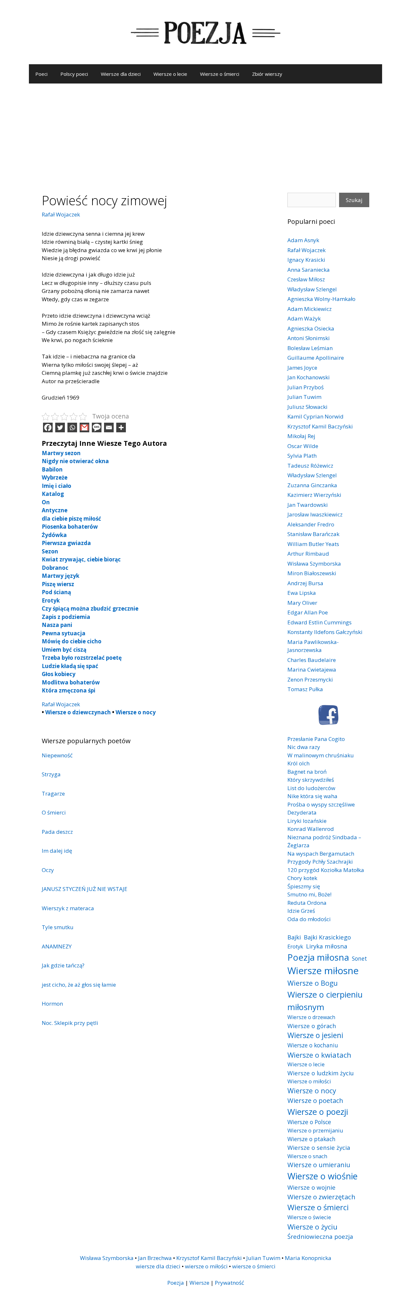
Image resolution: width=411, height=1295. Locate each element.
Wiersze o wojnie (311, 1187)
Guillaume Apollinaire (315, 357)
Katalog (53, 494)
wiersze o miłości (206, 1266)
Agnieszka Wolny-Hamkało (321, 299)
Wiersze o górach (311, 1026)
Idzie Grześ (301, 910)
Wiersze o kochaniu (312, 1045)
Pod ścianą (56, 592)
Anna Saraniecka (308, 269)
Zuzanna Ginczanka (312, 485)
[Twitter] (60, 427)
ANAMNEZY (57, 946)
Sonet (359, 958)
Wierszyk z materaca (68, 908)
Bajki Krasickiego (327, 937)
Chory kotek (302, 878)
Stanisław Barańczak (313, 534)
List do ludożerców (311, 788)
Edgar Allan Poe (307, 612)
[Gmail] (84, 427)
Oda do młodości (309, 919)
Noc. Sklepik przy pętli (70, 1022)
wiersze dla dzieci (158, 1266)
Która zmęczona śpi (68, 690)
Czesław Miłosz (306, 279)
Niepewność (57, 755)
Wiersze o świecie (309, 1217)
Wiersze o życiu (312, 1226)
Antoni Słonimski (308, 338)
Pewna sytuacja (63, 633)
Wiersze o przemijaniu (315, 1130)
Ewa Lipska (301, 592)
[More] (121, 427)
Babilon (52, 469)
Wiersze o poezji (317, 1111)
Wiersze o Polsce (309, 1122)
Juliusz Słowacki (307, 406)
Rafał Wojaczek (61, 214)
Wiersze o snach (307, 1156)
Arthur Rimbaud (308, 553)
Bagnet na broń (307, 771)
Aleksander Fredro (310, 524)
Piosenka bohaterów (70, 526)
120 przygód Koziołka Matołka (325, 870)
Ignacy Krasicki (306, 259)
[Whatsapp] (72, 427)
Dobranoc (55, 567)
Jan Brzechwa (155, 1258)
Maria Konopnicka (308, 1258)
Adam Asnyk (303, 240)
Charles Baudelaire (311, 660)
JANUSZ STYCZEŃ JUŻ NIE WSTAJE (84, 889)
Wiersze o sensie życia (318, 1147)
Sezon (50, 551)
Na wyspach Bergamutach (320, 853)
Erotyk (51, 600)
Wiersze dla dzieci (121, 74)
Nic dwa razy (303, 747)
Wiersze (199, 1282)
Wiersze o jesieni (315, 1035)
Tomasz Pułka (305, 689)
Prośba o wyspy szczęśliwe (321, 804)
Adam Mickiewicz (309, 309)
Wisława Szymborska (314, 563)
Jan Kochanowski (308, 377)
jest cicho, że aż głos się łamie (79, 984)
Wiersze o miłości (309, 1081)
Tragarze (53, 793)
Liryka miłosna (326, 946)
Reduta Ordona (307, 902)
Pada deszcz (57, 831)
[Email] (108, 427)
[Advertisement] (205, 132)
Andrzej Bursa (305, 583)
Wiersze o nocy (136, 712)
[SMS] (96, 427)
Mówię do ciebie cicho (71, 641)
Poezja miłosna (318, 957)
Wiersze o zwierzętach (321, 1196)
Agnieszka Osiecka (310, 328)
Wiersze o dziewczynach (78, 712)
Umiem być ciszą (64, 649)
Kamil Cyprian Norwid (315, 416)
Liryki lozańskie (307, 820)
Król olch (298, 763)
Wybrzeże (54, 477)
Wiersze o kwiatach (319, 1055)
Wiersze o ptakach (311, 1139)
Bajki (294, 937)
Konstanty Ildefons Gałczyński (325, 632)
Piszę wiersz (58, 584)
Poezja (175, 1282)
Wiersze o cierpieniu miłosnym (325, 1000)
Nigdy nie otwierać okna (75, 461)
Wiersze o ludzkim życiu (320, 1073)
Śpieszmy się (303, 886)
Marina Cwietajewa (311, 669)
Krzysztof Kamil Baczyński (320, 426)
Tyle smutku (58, 927)
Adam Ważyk (304, 318)
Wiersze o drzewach (311, 1017)
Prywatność (229, 1282)
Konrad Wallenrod (310, 829)
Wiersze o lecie (170, 74)
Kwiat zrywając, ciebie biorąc (81, 559)
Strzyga (51, 774)
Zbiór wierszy (267, 74)
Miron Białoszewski (311, 573)
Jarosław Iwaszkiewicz (315, 514)
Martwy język (60, 575)
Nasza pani (57, 625)
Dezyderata (302, 812)
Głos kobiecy (58, 674)
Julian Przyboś (305, 387)
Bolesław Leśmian (310, 348)
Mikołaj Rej (301, 436)
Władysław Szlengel (312, 289)
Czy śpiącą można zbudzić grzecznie (90, 608)
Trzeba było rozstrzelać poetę (82, 657)
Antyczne (54, 510)
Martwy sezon (61, 453)
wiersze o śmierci (253, 1266)
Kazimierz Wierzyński (314, 494)
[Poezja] (205, 31)
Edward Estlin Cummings (319, 622)
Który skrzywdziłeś (310, 779)
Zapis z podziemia (66, 617)
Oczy (48, 870)
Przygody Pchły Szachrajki (320, 861)
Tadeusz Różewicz (310, 465)
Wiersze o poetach (315, 1100)
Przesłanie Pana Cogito (316, 739)
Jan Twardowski (307, 504)
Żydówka (54, 535)
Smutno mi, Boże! (309, 894)
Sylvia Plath (302, 455)
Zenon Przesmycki (310, 679)
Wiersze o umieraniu (318, 1164)
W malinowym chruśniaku (320, 755)
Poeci (41, 74)
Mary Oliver (302, 602)
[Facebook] (47, 427)
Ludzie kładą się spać (70, 666)
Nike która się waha (312, 796)
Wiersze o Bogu (312, 983)
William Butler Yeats (313, 544)
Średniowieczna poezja (320, 1236)
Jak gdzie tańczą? (63, 965)
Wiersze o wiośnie (322, 1176)
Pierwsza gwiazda (66, 543)
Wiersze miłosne (323, 970)
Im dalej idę (57, 850)
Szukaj (354, 200)
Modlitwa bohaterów (71, 682)
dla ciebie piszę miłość (71, 518)
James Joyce (302, 367)
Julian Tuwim (304, 397)
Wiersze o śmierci (219, 74)
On (46, 502)
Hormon (52, 1003)
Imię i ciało (56, 485)
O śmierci (54, 812)
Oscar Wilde (302, 446)
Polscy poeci (74, 74)
